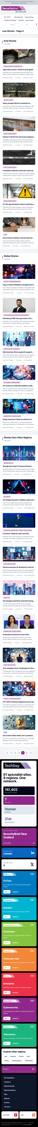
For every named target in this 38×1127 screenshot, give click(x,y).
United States (29, 1060)
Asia (6, 1056)
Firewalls (21, 20)
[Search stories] (33, 1069)
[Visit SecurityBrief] (13, 1001)
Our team (7, 1102)
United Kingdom (17, 1060)
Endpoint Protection (10, 20)
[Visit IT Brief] (13, 976)
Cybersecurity (29, 17)
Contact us (7, 1082)
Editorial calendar (9, 1086)
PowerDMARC (28, 1124)
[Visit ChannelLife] (13, 900)
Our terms (7, 1106)
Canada (21, 1056)
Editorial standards (9, 1090)
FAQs (5, 1094)
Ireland (7, 1060)
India (28, 1056)
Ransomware (30, 20)
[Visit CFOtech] (13, 874)
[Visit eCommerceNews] (13, 925)
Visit (5, 892)
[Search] (27, 24)
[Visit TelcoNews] (13, 1026)
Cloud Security (18, 17)
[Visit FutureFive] (13, 951)
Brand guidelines (9, 1078)
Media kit (15, 892)
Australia (13, 1056)
